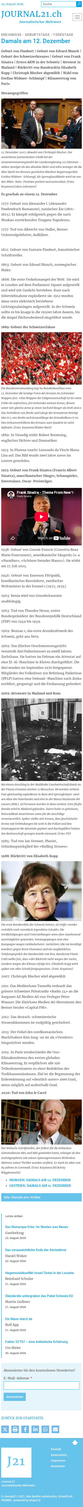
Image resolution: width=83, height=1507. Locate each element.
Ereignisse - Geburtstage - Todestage (37, 35)
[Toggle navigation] (77, 17)
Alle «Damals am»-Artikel (22, 1197)
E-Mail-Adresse (16, 1378)
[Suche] (79, 4)
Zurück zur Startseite (22, 1418)
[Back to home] (31, 16)
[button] (5, 1429)
